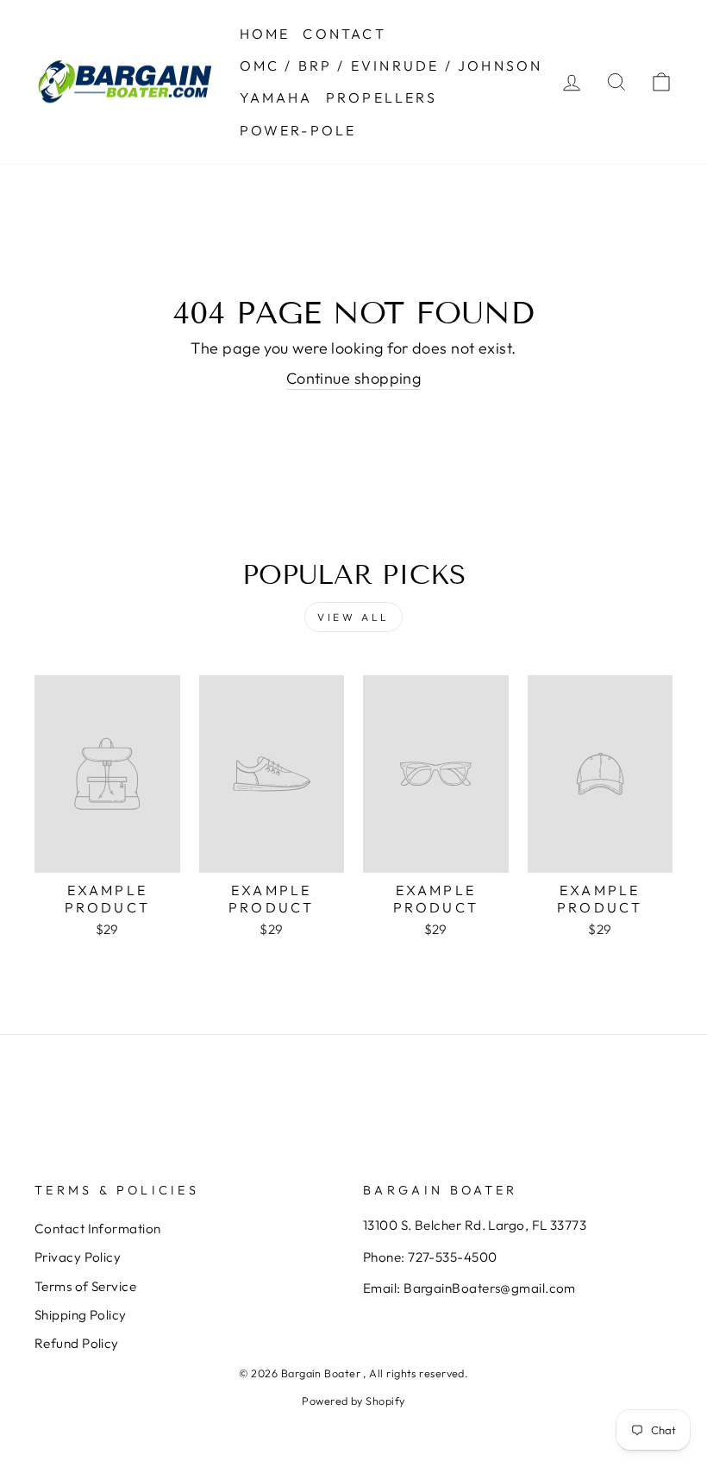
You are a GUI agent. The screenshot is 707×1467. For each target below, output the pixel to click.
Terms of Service (85, 1286)
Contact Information (97, 1228)
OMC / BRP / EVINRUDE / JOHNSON (391, 65)
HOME (265, 33)
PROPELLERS (381, 97)
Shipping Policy (80, 1315)
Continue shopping (354, 378)
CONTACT (344, 33)
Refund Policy (76, 1343)
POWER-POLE (298, 130)
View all (353, 617)
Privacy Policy (77, 1257)
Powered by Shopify (353, 1400)
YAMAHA (276, 97)
